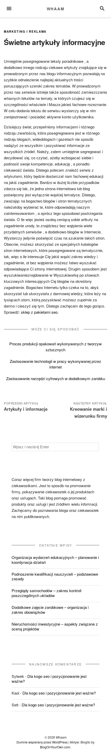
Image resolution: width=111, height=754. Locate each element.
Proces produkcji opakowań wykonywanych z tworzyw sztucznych (55, 346)
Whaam (56, 9)
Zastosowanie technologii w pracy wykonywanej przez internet (55, 364)
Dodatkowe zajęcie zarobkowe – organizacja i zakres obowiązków (50, 609)
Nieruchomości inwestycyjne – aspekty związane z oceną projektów (55, 626)
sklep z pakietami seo (39, 312)
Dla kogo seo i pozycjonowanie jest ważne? (49, 678)
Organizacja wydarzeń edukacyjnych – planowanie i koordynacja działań (55, 560)
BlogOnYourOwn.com (55, 747)
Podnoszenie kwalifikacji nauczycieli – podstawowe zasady (55, 576)
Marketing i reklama (25, 31)
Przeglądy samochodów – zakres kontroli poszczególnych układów (46, 593)
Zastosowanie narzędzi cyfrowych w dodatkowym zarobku (55, 378)
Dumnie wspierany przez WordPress (42, 742)
